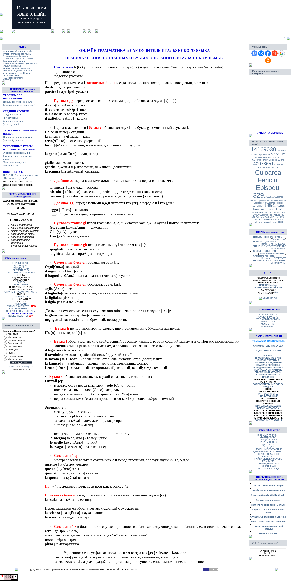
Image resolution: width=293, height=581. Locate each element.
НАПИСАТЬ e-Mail (268, 285)
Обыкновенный (15, 356)
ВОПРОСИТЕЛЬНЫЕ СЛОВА (268, 384)
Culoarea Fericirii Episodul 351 (270, 217)
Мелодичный (14, 337)
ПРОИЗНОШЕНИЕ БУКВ (268, 358)
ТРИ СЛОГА (268, 447)
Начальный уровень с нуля (17, 101)
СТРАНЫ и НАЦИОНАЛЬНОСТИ (21, 292)
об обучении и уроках (17, 70)
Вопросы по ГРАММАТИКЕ (272, 253)
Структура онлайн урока (15, 56)
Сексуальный (15, 346)
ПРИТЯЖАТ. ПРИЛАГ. (268, 394)
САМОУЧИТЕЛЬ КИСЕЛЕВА (268, 346)
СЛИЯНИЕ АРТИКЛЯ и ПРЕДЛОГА (268, 375)
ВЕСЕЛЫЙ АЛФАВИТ (268, 435)
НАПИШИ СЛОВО (268, 442)
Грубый (11, 353)
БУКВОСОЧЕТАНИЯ (268, 360)
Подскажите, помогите (264, 241)
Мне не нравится (16, 359)
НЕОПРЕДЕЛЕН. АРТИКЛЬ (268, 370)
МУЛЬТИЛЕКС (268, 324)
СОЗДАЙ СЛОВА (268, 439)
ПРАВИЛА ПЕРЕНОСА (268, 365)
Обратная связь (11, 75)
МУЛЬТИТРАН (268, 321)
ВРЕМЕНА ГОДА (21, 270)
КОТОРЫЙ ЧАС (21, 268)
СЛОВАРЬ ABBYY (268, 314)
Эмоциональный (16, 340)
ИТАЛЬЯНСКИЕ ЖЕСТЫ (18, 306)
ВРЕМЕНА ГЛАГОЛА (268, 408)
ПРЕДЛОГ (268, 386)
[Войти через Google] (281, 53)
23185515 (269, 197)
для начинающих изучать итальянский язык (20, 64)
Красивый (13, 334)
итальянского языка (17, 54)
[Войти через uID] (254, 53)
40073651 (263, 163)
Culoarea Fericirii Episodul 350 (268, 219)
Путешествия (278, 239)
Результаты (13, 367)
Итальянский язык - (16, 73)
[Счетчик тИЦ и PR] (9, 580)
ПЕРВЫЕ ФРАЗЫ (21, 263)
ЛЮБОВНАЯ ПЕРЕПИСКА (21, 308)
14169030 (263, 149)
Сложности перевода (263, 256)
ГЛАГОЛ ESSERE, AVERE (268, 406)
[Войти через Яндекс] (275, 53)
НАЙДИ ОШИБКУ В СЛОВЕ (268, 459)
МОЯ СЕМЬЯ (21, 284)
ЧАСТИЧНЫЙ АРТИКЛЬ (268, 372)
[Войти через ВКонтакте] (261, 53)
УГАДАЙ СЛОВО (268, 437)
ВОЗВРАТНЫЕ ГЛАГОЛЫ (268, 420)
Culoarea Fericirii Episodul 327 (268, 157)
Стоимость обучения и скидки (18, 58)
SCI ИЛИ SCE (268, 456)
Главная (58, 31)
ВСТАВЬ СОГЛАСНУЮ (268, 454)
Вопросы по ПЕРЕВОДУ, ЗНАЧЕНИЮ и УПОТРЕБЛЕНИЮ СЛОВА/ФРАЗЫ (269, 246)
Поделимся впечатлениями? (267, 237)
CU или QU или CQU (268, 463)
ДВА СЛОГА (268, 444)
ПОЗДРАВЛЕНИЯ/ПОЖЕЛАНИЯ (21, 311)
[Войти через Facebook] (268, 53)
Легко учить (14, 349)
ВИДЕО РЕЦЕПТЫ (18, 316)
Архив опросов (26, 367)
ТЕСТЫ (7, 80)
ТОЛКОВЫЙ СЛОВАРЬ (268, 319)
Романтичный (15, 343)
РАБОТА (21, 282)
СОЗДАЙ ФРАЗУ (268, 466)
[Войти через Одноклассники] (268, 60)
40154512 (278, 154)
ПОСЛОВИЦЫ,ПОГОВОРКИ (21, 272)
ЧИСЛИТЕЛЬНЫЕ (268, 396)
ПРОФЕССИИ (21, 296)
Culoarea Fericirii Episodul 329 (267, 184)
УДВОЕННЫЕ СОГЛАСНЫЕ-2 (268, 451)
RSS (285, 38)
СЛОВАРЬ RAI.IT (268, 326)
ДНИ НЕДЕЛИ (21, 265)
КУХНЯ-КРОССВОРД (268, 468)
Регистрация (76, 31)
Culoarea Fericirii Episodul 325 (265, 212)
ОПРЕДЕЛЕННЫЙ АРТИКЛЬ (268, 367)
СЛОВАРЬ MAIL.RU (268, 317)
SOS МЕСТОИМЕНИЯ (264, 251)
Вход (93, 31)
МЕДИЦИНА (21, 304)
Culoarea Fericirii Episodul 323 (269, 207)
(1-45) (268, 205)
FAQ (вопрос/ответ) (13, 78)
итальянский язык (16, 68)
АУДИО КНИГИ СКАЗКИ (268, 350)
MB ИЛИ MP (268, 461)
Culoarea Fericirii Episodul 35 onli (268, 160)
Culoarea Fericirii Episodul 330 (268, 222)
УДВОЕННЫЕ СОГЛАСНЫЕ (268, 449)
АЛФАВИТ (268, 355)
